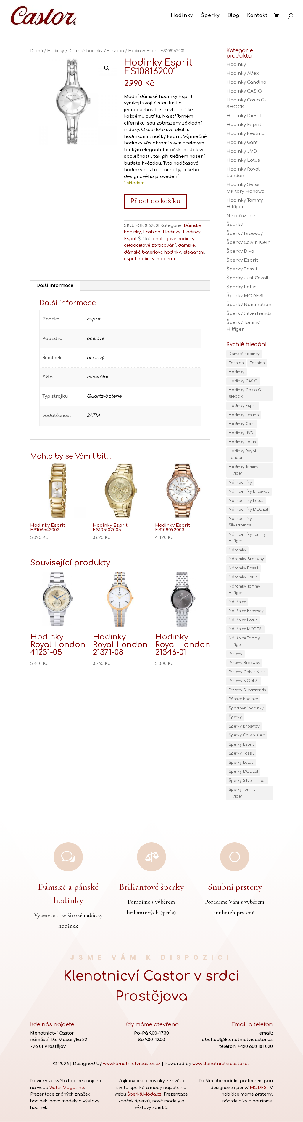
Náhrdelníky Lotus (246, 501)
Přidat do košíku (155, 201)
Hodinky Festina (245, 133)
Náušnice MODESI (245, 629)
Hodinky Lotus (243, 160)
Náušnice (237, 602)
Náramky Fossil (243, 568)
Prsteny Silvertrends (247, 690)
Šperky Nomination (248, 304)
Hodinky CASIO (244, 91)
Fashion (115, 51)
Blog (233, 15)
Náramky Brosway (246, 559)
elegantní (193, 252)
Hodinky (182, 15)
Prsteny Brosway (244, 663)
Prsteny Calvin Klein (247, 672)
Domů (36, 51)
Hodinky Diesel (244, 115)
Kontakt (257, 15)
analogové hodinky (173, 239)
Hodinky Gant (242, 142)
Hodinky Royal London (242, 454)
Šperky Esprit (242, 260)
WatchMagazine (66, 1088)
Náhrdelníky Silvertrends (240, 522)
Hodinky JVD (241, 151)
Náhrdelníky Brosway (249, 491)
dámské (186, 245)
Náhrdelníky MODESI (248, 509)
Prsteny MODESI (244, 681)
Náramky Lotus (243, 577)
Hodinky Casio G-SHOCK (245, 393)
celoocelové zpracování (150, 245)
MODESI (259, 1088)
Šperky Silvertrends (249, 313)
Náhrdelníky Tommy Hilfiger (247, 537)
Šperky (210, 15)
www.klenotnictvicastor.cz (132, 1063)
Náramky (237, 550)
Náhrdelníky (240, 482)
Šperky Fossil (241, 269)
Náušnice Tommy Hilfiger (244, 641)
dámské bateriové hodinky (152, 252)
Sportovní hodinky (246, 708)
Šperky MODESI (245, 295)
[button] (106, 68)
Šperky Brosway (244, 233)
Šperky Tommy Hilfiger (242, 792)
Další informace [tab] (54, 285)
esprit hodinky (139, 259)
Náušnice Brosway (246, 611)
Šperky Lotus (241, 286)
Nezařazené (240, 215)
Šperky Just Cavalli (248, 278)
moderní (166, 259)
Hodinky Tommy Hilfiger (243, 470)
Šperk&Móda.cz (144, 1094)
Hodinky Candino (246, 82)
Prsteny (235, 654)
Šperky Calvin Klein (248, 242)
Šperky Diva (240, 251)
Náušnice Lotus (243, 620)
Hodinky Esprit (243, 124)
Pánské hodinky (243, 699)
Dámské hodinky (85, 51)
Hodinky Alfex (242, 73)
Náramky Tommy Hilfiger (244, 589)
